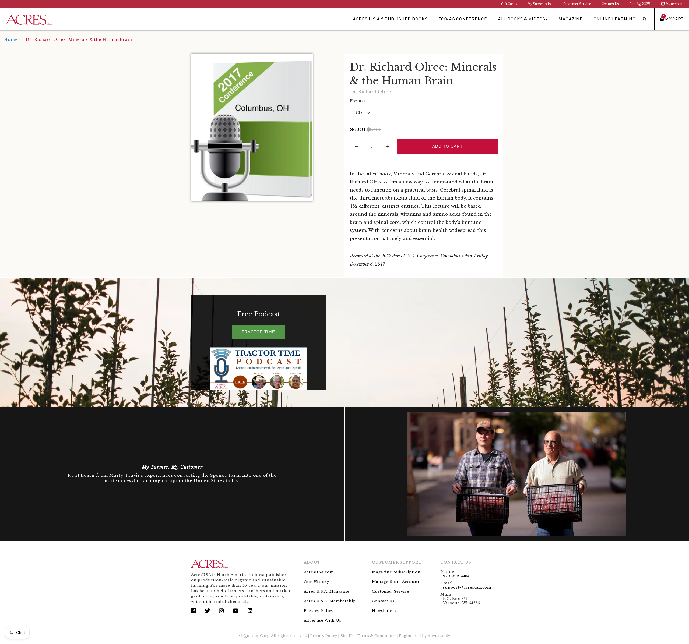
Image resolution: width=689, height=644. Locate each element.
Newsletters (384, 610)
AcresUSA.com (319, 572)
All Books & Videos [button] (521, 19)
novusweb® (439, 636)
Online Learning (614, 19)
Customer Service (577, 4)
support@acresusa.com (467, 587)
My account (674, 4)
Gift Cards (509, 4)
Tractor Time (258, 332)
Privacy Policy (318, 610)
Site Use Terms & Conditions (367, 636)
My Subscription (540, 4)
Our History (316, 581)
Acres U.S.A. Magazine (327, 591)
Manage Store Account (395, 581)
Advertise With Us (322, 620)
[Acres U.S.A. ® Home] (29, 19)
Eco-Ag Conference (462, 19)
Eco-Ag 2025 (640, 4)
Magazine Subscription (396, 572)
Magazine (570, 19)
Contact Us (610, 4)
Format (357, 100)
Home (10, 39)
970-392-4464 (456, 576)
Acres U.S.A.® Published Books (390, 19)
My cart (673, 19)
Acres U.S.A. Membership (330, 601)
